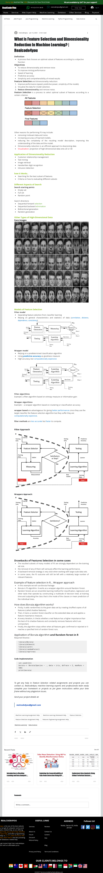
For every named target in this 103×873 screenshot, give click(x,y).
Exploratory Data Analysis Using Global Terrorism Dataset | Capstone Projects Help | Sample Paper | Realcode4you (84, 774)
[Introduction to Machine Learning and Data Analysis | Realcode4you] (18, 761)
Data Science (80, 19)
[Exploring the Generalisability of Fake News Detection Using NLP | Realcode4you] (51, 761)
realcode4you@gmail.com (59, 7)
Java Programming (32, 19)
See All (96, 750)
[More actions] (87, 33)
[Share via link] (30, 732)
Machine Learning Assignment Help (28, 715)
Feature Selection (75, 715)
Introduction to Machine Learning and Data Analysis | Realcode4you (17, 774)
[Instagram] (93, 827)
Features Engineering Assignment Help (56, 719)
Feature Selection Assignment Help (27, 719)
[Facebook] (83, 827)
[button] (47, 13)
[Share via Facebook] (15, 732)
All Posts (7, 19)
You (14, 7)
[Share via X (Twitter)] (20, 732)
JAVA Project (18, 19)
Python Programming (65, 19)
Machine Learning (48, 19)
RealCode (7, 7)
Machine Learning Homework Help (54, 715)
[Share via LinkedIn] (25, 732)
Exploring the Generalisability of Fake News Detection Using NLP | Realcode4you (51, 774)
